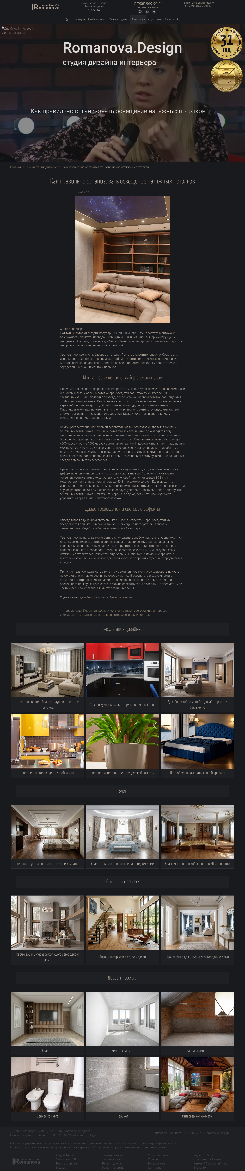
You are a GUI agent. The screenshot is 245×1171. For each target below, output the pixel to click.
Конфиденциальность (168, 1133)
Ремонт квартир (113, 1167)
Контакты (155, 1167)
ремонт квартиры (165, 341)
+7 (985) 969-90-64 (147, 4)
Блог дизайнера (67, 1163)
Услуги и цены (158, 1155)
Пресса (61, 1167)
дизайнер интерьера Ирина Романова (106, 597)
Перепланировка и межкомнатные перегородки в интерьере (125, 610)
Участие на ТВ (66, 1159)
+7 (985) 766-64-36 (59, 1135)
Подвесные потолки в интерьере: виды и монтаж (116, 615)
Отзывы (153, 1159)
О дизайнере (65, 1155)
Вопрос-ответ (157, 1163)
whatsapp (70, 1131)
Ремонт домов (112, 1163)
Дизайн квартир (113, 1159)
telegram (84, 1131)
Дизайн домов (112, 1155)
